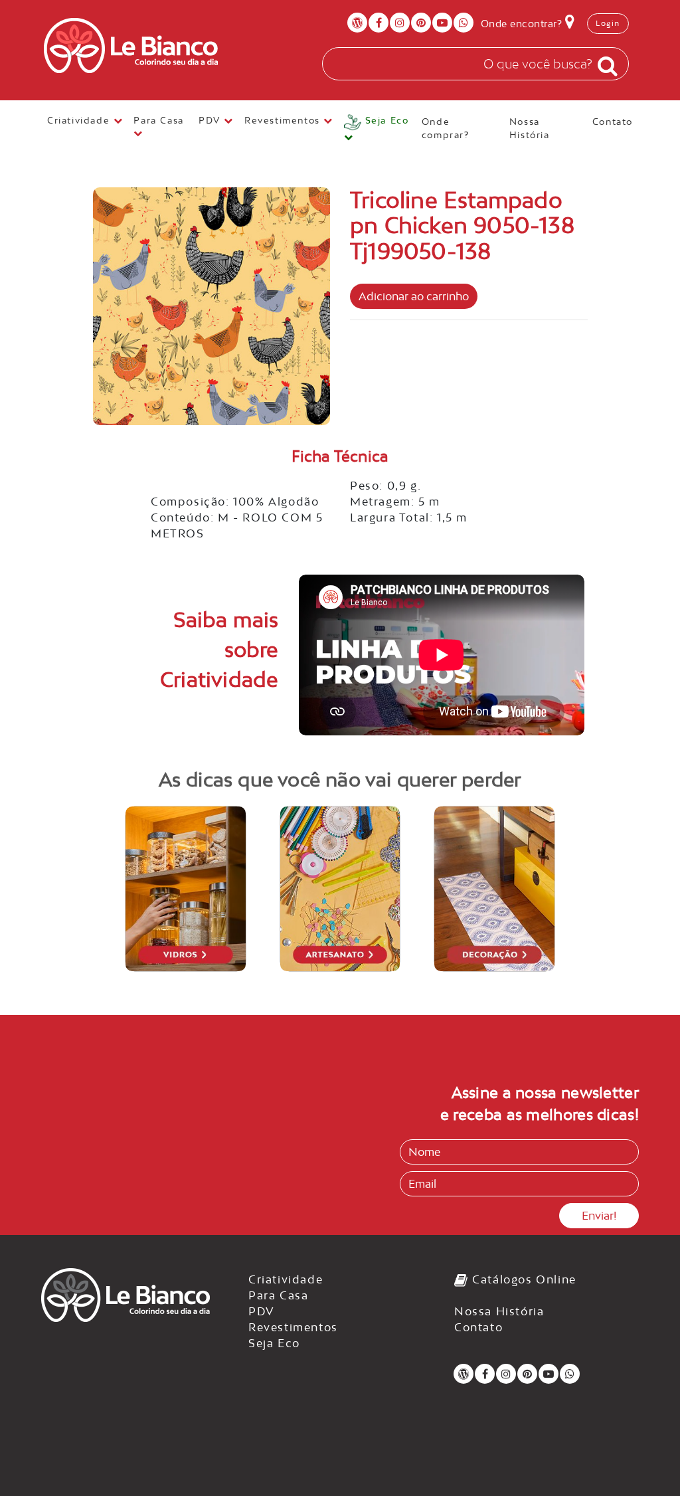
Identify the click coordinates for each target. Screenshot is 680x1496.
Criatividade (285, 1279)
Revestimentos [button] (283, 120)
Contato (612, 121)
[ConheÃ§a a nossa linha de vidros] (186, 888)
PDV (261, 1311)
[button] (377, 129)
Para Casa (278, 1295)
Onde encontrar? (523, 23)
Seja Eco (274, 1343)
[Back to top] (642, 1458)
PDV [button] (211, 120)
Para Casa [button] (160, 120)
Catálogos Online (522, 1279)
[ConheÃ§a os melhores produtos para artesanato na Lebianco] (340, 888)
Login (608, 23)
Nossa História (529, 128)
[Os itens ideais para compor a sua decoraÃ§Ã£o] (494, 888)
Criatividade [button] (80, 120)
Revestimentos (293, 1327)
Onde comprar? (445, 128)
